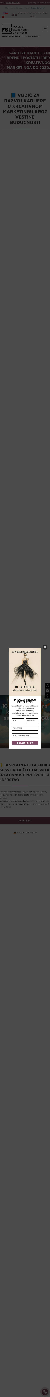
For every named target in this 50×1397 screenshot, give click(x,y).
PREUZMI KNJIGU (25, 743)
